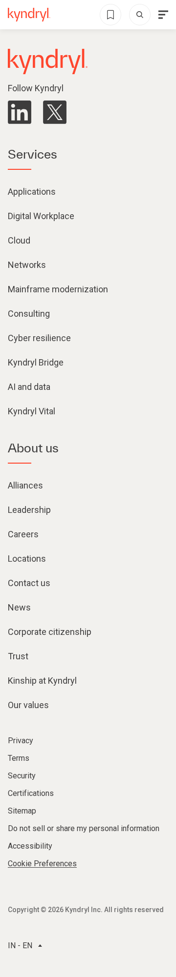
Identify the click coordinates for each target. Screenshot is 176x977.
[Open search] (140, 14)
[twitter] (54, 112)
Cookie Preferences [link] (42, 863)
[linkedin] (19, 112)
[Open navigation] (163, 14)
